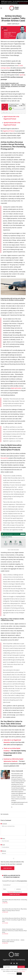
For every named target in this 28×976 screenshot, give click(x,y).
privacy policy (21, 971)
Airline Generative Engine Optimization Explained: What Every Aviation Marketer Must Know (14, 930)
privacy (11, 892)
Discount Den (4, 458)
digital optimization (16, 388)
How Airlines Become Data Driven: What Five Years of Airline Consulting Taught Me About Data (14, 920)
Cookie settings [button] (11, 973)
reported (21, 75)
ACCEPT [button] (19, 973)
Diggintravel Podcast (9, 131)
